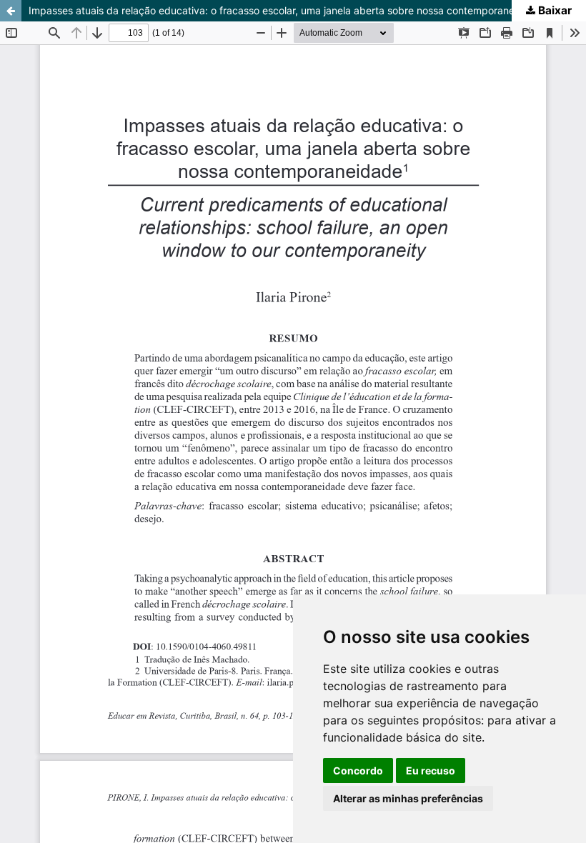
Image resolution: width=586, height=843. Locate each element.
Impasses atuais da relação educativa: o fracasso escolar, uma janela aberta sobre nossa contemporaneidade (285, 10)
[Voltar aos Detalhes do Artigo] (10, 10)
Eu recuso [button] (430, 770)
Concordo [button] (358, 770)
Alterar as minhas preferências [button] (408, 798)
